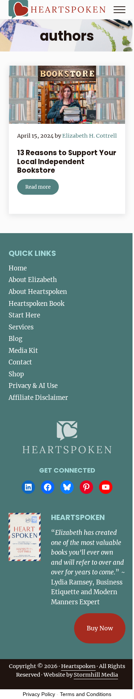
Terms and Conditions (85, 694)
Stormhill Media (96, 674)
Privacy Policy (39, 694)
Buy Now (100, 628)
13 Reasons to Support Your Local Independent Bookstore (66, 161)
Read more (42, 188)
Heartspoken (78, 666)
